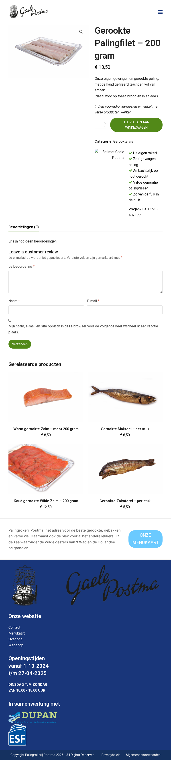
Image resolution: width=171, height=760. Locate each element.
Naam (14, 301)
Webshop (15, 645)
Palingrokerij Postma (40, 755)
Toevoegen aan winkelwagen (136, 124)
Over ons (15, 639)
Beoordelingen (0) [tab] (23, 227)
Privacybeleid (111, 755)
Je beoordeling (21, 266)
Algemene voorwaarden (143, 755)
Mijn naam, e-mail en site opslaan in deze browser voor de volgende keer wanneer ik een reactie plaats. (83, 329)
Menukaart (16, 633)
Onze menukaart (145, 539)
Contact (14, 627)
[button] (160, 12)
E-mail (93, 301)
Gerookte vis (123, 141)
